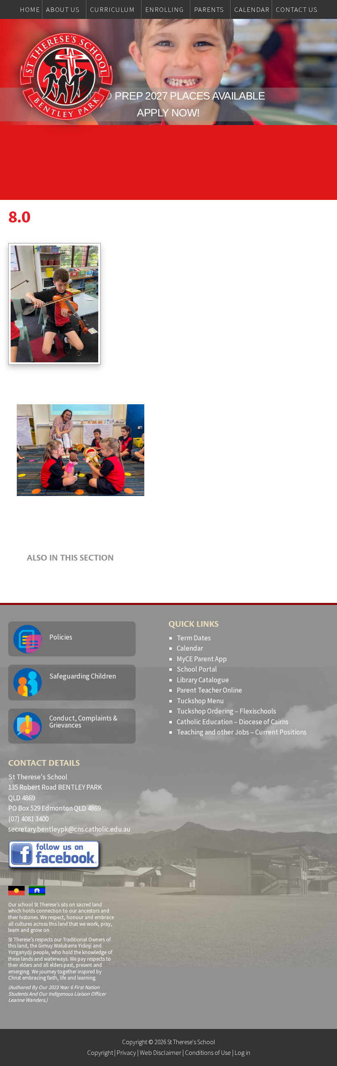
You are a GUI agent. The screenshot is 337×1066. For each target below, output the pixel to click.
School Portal (197, 669)
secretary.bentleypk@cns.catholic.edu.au (69, 829)
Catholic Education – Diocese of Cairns (233, 721)
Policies (60, 637)
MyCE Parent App (202, 658)
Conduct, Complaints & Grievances (83, 722)
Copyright (100, 1052)
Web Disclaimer (160, 1052)
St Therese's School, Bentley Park (66, 76)
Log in (242, 1052)
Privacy (126, 1052)
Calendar (190, 648)
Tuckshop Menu (200, 700)
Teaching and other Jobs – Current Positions (242, 732)
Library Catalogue (203, 679)
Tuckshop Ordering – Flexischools (226, 711)
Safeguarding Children (82, 676)
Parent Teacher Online (209, 690)
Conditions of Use (208, 1052)
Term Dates (194, 637)
